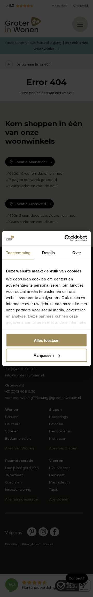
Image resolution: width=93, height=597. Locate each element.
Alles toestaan (46, 340)
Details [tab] (48, 252)
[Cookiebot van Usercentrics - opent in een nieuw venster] (65, 238)
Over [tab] (76, 252)
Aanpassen (44, 355)
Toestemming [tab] (18, 252)
